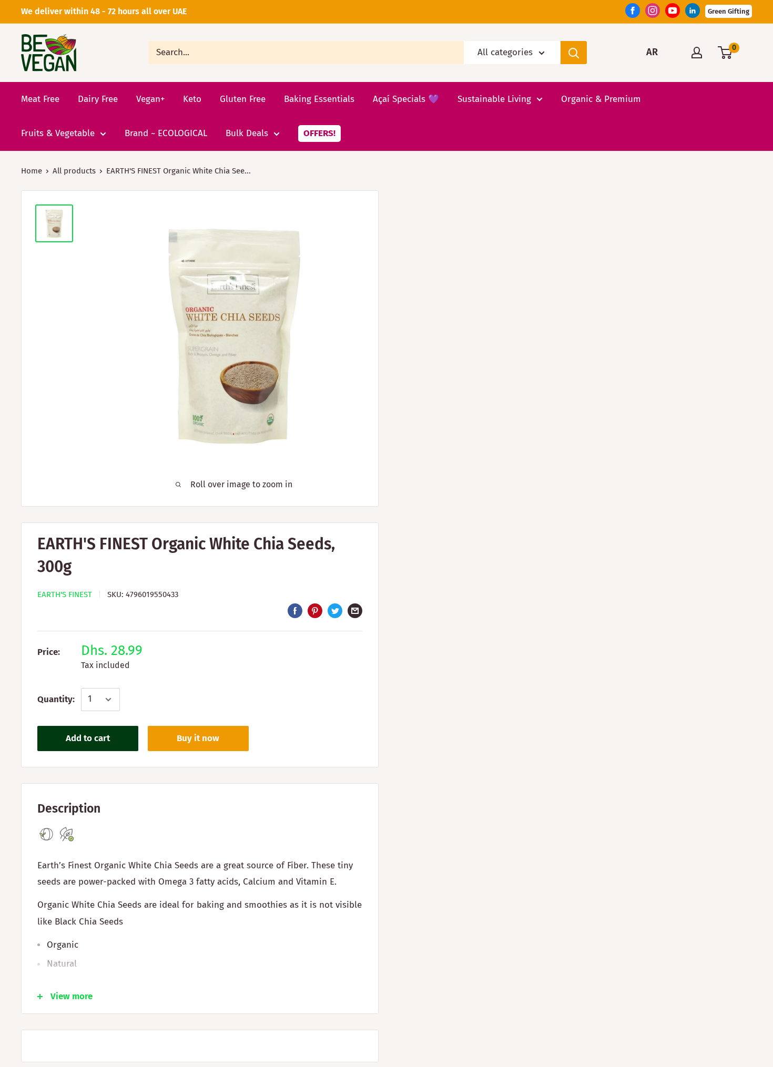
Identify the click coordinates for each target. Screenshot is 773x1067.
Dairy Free (98, 98)
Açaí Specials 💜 (406, 98)
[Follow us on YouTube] (672, 13)
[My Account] (696, 52)
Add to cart (88, 738)
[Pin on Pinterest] (315, 610)
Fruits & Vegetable (58, 133)
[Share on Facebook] (295, 610)
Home (31, 171)
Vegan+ (150, 98)
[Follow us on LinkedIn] (692, 13)
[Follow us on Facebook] (632, 13)
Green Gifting (728, 11)
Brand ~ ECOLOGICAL (166, 133)
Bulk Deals (247, 133)
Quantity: (56, 699)
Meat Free (40, 98)
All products (74, 171)
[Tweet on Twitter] (335, 610)
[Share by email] (355, 610)
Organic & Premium (601, 98)
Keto (192, 98)
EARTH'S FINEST (64, 594)
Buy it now (198, 738)
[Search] (574, 52)
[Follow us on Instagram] (652, 13)
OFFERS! (319, 133)
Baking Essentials (319, 98)
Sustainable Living (494, 98)
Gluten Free (243, 98)
